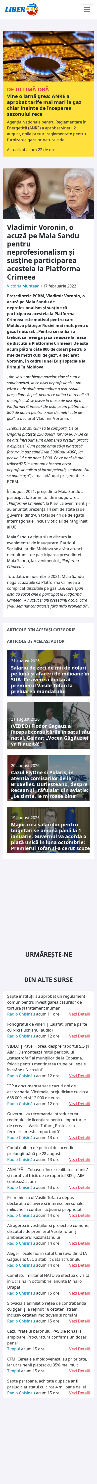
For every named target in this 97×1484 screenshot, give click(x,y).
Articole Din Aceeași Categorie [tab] (41, 629)
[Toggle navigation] (87, 9)
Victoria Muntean (24, 286)
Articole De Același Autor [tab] (36, 641)
